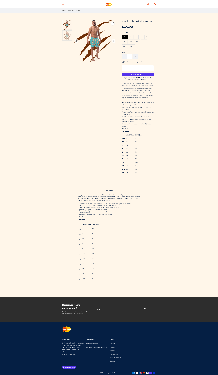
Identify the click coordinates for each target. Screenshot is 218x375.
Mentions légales (92, 343)
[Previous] (76, 41)
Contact (112, 361)
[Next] (113, 41)
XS (131, 37)
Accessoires (114, 354)
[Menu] (63, 4)
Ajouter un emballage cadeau (134, 62)
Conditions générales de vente (96, 347)
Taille (125, 33)
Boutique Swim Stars (111, 373)
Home (63, 10)
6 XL (131, 46)
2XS (124, 37)
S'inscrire (147, 309)
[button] (148, 4)
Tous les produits (116, 357)
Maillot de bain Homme (74, 10)
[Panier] (155, 4)
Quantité (124, 52)
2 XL (130, 42)
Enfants (112, 350)
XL (124, 42)
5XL (124, 46)
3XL (137, 42)
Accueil (112, 343)
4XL (144, 42)
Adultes (112, 347)
